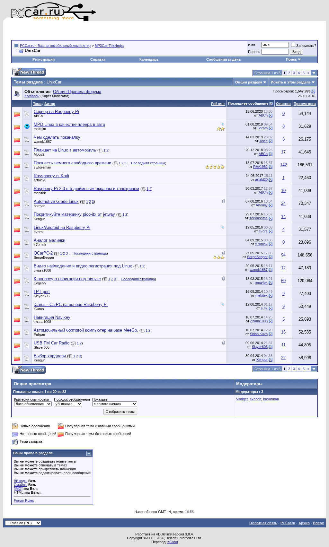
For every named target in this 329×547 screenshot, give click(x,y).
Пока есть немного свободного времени (72, 163)
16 (283, 332)
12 (283, 267)
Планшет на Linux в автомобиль (65, 150)
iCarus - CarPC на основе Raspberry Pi (71, 304)
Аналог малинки (49, 240)
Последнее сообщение (248, 103)
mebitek (40, 193)
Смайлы (20, 485)
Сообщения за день (223, 59)
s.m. (264, 308)
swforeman (42, 167)
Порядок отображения (72, 399)
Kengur (39, 219)
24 (283, 203)
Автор (49, 104)
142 (283, 164)
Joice (263, 141)
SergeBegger (44, 257)
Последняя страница (148, 163)
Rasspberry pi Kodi (51, 175)
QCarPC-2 (43, 253)
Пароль (254, 52)
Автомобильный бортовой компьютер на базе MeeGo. (86, 330)
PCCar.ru (287, 523)
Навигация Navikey (52, 317)
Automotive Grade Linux (56, 201)
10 (283, 190)
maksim (40, 129)
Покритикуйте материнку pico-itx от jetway (74, 214)
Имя (251, 45)
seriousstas (258, 218)
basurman (271, 399)
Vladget (242, 399)
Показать (99, 399)
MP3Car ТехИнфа (109, 46)
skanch (255, 399)
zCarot (172, 542)
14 (283, 216)
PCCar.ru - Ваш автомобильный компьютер (55, 46)
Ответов (283, 104)
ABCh (38, 116)
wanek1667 (43, 141)
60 (283, 280)
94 (283, 255)
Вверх (318, 523)
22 (283, 357)
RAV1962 (260, 167)
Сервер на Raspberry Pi (56, 111)
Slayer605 (41, 296)
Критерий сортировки (31, 399)
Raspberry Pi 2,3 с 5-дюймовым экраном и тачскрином (86, 188)
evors (38, 232)
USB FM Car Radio (51, 343)
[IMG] (18, 489)
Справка (97, 59)
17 (283, 152)
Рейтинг (218, 104)
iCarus (39, 309)
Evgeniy (40, 283)
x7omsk (40, 245)
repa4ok (261, 282)
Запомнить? (306, 46)
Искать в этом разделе (291, 82)
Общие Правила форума (77, 91)
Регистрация (43, 59)
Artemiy (262, 205)
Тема (37, 104)
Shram (262, 128)
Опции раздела (248, 82)
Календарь (149, 59)
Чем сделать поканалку (57, 137)
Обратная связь (263, 523)
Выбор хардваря (50, 355)
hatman (39, 206)
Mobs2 (39, 154)
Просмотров (305, 104)
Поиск (291, 59)
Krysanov (32, 96)
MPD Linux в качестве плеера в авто (69, 124)
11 (283, 345)
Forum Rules (24, 500)
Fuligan (39, 334)
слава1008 (42, 270)
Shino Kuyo (259, 334)
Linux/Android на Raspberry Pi (62, 227)
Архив (304, 523)
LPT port (42, 291)
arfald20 (40, 180)
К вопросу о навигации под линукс (67, 278)
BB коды (20, 481)
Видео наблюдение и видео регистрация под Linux (83, 266)
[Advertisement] (86, 30)
